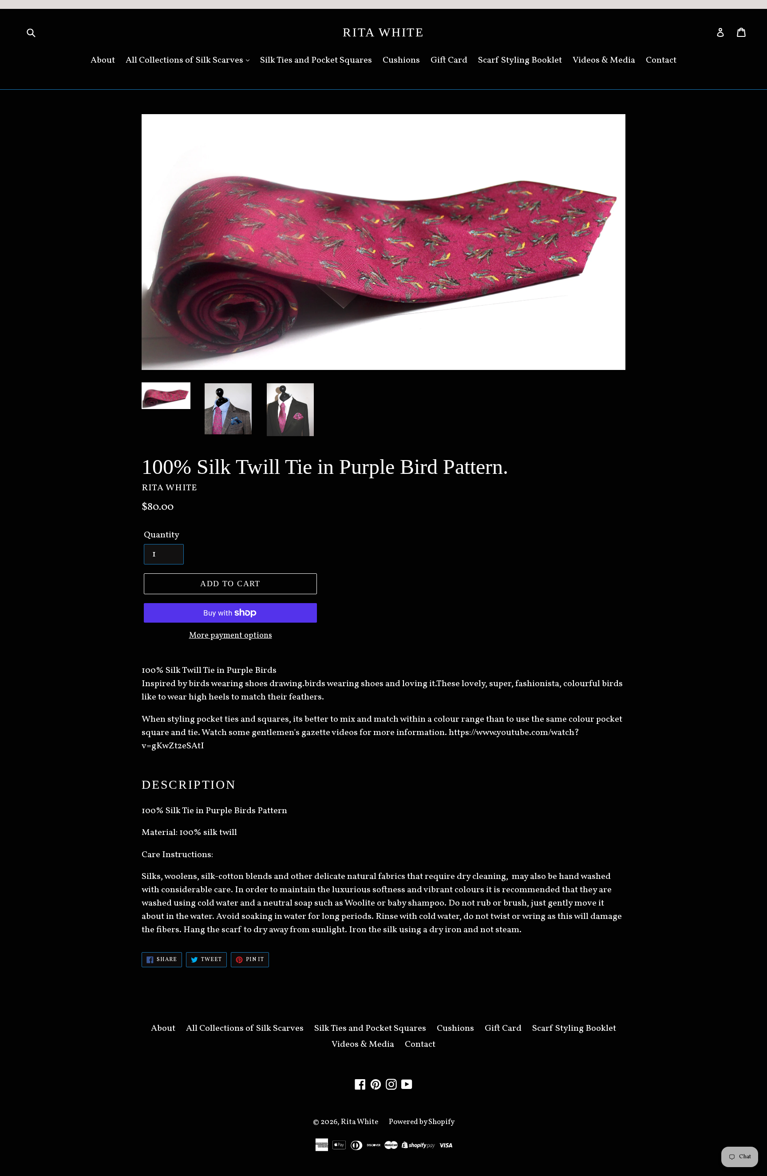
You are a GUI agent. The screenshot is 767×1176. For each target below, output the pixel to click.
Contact (661, 60)
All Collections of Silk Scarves (185, 60)
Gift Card (449, 60)
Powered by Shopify (422, 1122)
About (103, 60)
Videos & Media (604, 60)
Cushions (401, 60)
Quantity (161, 535)
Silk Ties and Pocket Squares (316, 60)
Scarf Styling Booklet (520, 60)
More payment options (230, 635)
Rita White (383, 32)
